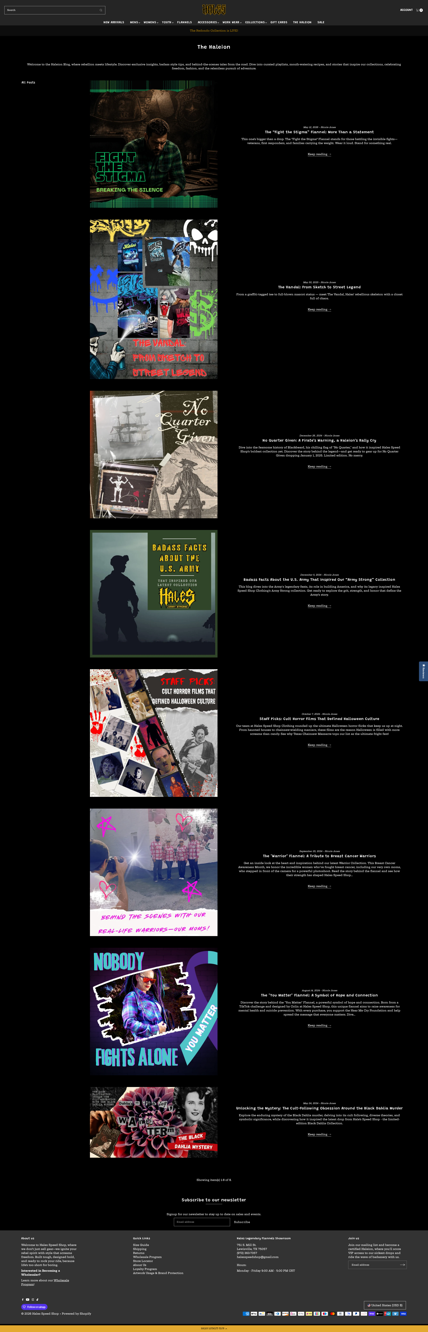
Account (406, 10)
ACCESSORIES (207, 22)
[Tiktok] (37, 1299)
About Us (139, 1265)
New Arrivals (113, 22)
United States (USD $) (386, 1305)
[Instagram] (33, 1299)
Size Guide (141, 1245)
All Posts (28, 82)
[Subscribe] (402, 1265)
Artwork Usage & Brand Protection (158, 1273)
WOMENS (150, 22)
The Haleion (302, 22)
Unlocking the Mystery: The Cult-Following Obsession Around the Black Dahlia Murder (319, 1108)
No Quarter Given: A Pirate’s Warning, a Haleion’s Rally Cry (319, 441)
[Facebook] (22, 1299)
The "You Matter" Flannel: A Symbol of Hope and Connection (319, 995)
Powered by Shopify (76, 1313)
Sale (321, 22)
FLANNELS (184, 22)
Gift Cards (279, 22)
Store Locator (143, 1261)
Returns (138, 1253)
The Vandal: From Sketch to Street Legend (319, 287)
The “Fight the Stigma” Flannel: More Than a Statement (319, 132)
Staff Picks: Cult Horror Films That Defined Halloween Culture (319, 719)
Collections (255, 22)
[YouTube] (27, 1299)
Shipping (139, 1249)
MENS (134, 22)
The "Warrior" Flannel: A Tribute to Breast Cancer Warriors (319, 856)
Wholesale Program (147, 1257)
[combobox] (54, 10)
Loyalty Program (145, 1269)
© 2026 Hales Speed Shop (40, 1313)
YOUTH (167, 22)
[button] (214, 1328)
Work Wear (231, 22)
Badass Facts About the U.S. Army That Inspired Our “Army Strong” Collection (319, 580)
